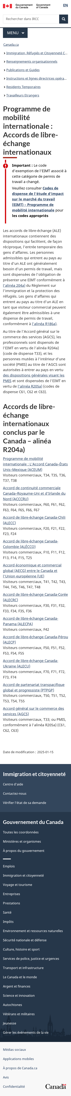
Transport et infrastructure (23, 968)
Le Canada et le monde (20, 977)
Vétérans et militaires (19, 1014)
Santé (7, 912)
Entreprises (11, 894)
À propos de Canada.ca (20, 1068)
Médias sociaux (14, 1049)
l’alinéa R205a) (30, 386)
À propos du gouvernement (23, 851)
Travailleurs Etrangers (22, 95)
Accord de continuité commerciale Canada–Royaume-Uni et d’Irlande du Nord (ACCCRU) (34, 493)
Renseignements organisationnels (31, 61)
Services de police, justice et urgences (31, 958)
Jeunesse (9, 1023)
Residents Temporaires (23, 87)
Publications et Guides (23, 70)
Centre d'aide (13, 784)
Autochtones (12, 1005)
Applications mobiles (18, 1059)
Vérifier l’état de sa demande (24, 803)
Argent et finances (16, 986)
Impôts (8, 921)
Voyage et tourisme (17, 885)
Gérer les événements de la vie (26, 1032)
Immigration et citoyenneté (23, 875)
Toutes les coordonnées (21, 832)
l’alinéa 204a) (14, 285)
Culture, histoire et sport (21, 949)
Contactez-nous (14, 793)
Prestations (11, 903)
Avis (6, 1077)
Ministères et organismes (22, 841)
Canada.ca (11, 44)
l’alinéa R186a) (44, 323)
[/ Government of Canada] (26, 5)
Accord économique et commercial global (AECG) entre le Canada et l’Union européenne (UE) (32, 570)
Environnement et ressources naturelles (33, 931)
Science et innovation (19, 995)
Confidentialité (14, 1086)
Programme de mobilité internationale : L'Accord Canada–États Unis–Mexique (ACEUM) (35, 464)
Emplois (9, 866)
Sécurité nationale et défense (25, 940)
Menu (17, 32)
